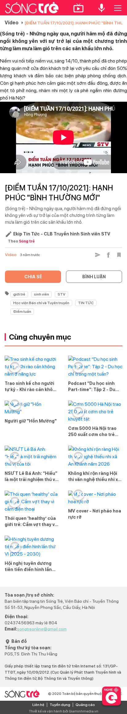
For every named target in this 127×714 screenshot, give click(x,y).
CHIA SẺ (33, 276)
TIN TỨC (86, 303)
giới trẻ (19, 294)
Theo (21, 241)
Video (11, 23)
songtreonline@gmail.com (42, 628)
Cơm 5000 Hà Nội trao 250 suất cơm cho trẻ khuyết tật (92, 432)
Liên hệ (38, 705)
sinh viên (41, 294)
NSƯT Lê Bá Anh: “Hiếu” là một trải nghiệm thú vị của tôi (31, 477)
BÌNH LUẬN (94, 276)
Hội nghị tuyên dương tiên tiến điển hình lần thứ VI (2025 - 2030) (28, 567)
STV (61, 294)
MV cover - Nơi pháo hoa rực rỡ (94, 514)
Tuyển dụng (60, 705)
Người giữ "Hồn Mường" (31, 420)
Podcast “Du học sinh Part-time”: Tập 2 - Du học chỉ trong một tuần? (94, 387)
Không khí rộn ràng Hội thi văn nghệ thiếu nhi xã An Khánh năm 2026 (94, 477)
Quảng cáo (85, 705)
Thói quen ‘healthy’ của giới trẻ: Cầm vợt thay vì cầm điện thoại (30, 522)
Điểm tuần (22, 311)
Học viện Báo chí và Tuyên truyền (41, 303)
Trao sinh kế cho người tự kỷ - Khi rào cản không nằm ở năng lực (31, 387)
